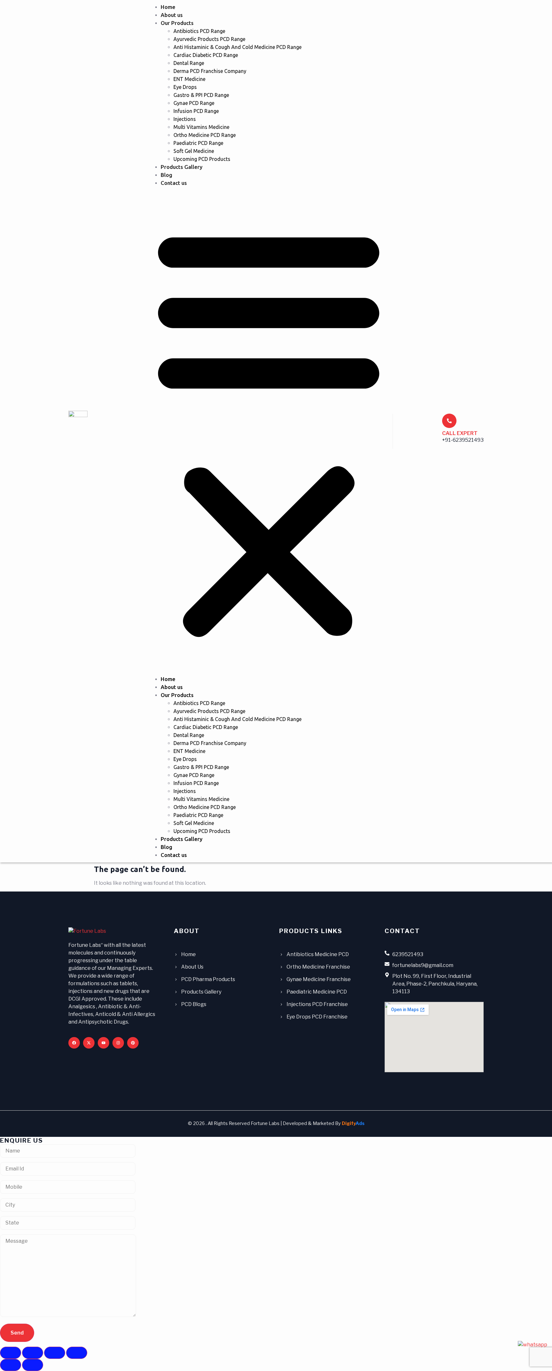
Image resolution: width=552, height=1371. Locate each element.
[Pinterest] (133, 1043)
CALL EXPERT (460, 433)
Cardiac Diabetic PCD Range (205, 55)
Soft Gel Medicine (193, 151)
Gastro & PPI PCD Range (201, 95)
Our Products (177, 23)
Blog (166, 175)
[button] (268, 431)
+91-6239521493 (463, 440)
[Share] (54, 1353)
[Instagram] (118, 1043)
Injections (184, 119)
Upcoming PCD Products (201, 159)
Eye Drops (185, 87)
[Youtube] (103, 1043)
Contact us (174, 183)
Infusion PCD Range (196, 111)
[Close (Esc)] (76, 1353)
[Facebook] (74, 1043)
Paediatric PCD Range (198, 143)
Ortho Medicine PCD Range (204, 135)
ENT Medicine (189, 79)
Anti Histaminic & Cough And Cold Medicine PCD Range (237, 47)
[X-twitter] (89, 1043)
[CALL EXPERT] (449, 421)
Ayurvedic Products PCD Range (209, 39)
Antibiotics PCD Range (199, 31)
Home (168, 7)
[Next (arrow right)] (32, 1365)
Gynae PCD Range (193, 103)
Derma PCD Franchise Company (209, 71)
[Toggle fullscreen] (32, 1353)
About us (172, 15)
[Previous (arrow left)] (10, 1365)
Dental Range (188, 63)
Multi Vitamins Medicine (201, 127)
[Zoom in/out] (10, 1353)
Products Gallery (182, 167)
